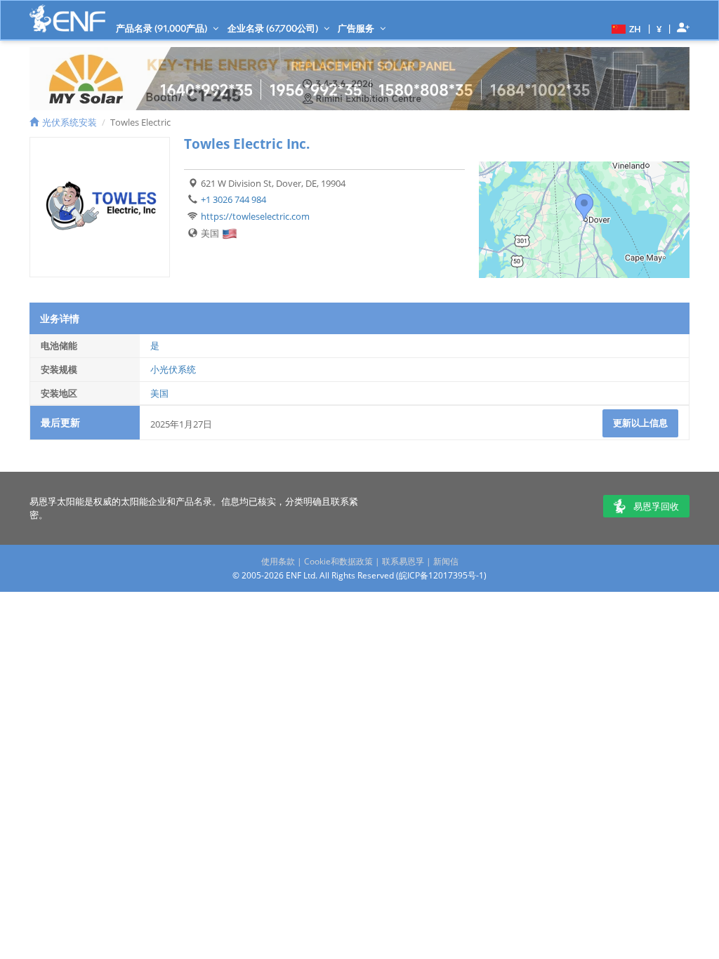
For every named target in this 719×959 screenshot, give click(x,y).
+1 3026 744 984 (233, 199)
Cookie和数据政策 (338, 561)
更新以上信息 (640, 422)
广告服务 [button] (357, 28)
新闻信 (446, 561)
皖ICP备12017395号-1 (441, 575)
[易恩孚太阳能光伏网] (67, 18)
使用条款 (278, 561)
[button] (624, 28)
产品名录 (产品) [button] (162, 28)
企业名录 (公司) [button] (273, 28)
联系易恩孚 (403, 561)
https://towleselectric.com (255, 216)
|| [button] (659, 28)
